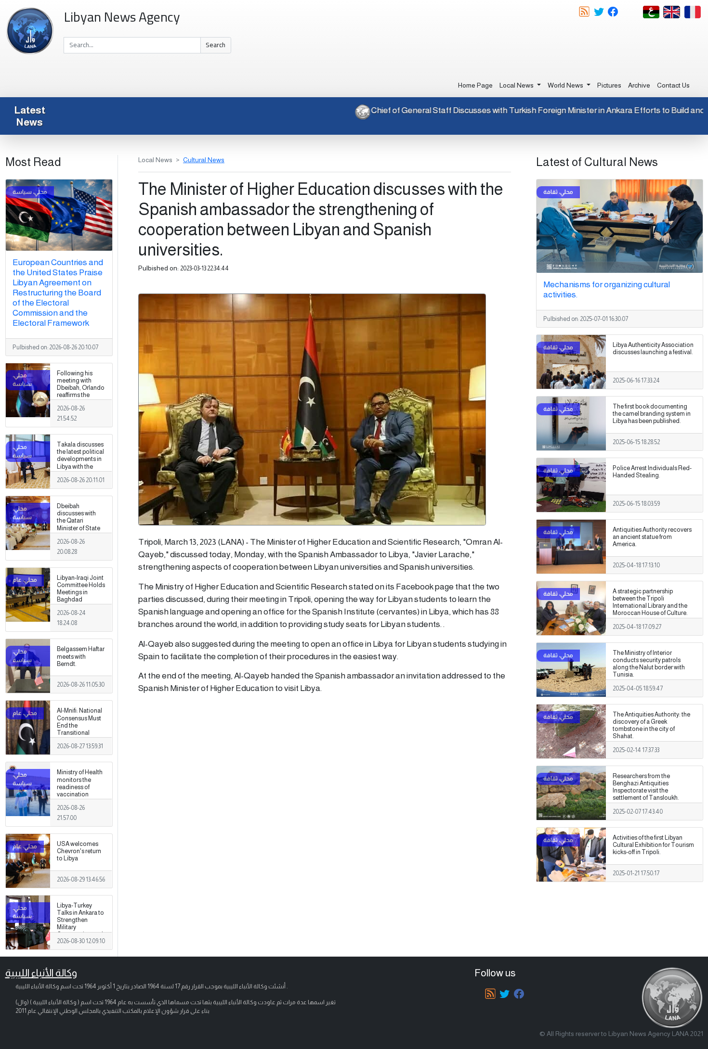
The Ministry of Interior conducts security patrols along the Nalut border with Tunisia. (649, 664)
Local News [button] (517, 85)
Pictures (609, 85)
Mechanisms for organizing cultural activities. (606, 289)
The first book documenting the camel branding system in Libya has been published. (652, 413)
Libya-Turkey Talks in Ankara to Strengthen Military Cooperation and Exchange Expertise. (80, 927)
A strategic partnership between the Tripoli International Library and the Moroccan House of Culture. (650, 602)
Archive (639, 85)
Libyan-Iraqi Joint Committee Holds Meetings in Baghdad (81, 589)
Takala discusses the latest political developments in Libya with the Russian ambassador (80, 463)
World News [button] (566, 85)
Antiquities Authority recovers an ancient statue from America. (652, 537)
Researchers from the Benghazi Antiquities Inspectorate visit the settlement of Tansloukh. (646, 787)
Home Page (475, 85)
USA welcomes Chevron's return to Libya (79, 851)
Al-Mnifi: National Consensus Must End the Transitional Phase (79, 725)
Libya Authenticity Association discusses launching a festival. (653, 349)
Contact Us (673, 85)
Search (215, 44)
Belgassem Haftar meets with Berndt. (81, 656)
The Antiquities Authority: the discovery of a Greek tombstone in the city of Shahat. (651, 725)
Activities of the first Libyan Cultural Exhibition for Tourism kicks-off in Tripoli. (653, 845)
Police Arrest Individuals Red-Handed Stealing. (652, 472)
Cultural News (203, 160)
